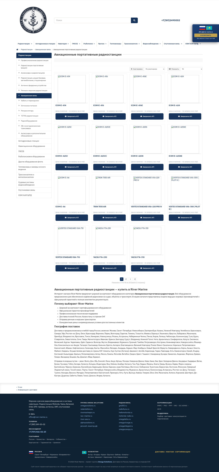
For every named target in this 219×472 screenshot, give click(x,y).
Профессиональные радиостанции (34, 60)
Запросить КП (73, 116)
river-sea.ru (85, 419)
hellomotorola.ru (125, 413)
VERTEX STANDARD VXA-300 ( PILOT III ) (184, 208)
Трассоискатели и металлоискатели (26, 176)
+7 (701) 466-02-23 (37, 432)
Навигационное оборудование (31, 146)
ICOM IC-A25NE (175, 156)
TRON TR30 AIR (99, 207)
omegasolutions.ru (87, 406)
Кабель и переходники (30, 101)
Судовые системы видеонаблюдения (26, 183)
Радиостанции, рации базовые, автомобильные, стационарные (33, 79)
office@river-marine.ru (38, 417)
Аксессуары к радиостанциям (33, 73)
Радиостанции (24, 44)
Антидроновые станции (45, 44)
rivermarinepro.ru (87, 413)
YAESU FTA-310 (137, 257)
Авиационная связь (43, 49)
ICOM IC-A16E (137, 105)
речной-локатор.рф (88, 426)
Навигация (62, 44)
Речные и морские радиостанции (34, 90)
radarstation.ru (86, 409)
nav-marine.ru (86, 416)
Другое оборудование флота (30, 162)
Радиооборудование (29, 121)
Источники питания (29, 106)
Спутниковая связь (172, 44)
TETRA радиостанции (29, 116)
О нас (20, 387)
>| (134, 279)
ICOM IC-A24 (174, 105)
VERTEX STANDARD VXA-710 (68, 257)
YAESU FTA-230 (100, 257)
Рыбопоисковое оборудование (31, 157)
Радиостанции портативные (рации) (32, 67)
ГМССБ (75, 44)
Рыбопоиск (88, 44)
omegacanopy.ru (126, 429)
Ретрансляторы (27, 111)
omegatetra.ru (125, 419)
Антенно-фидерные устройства (33, 85)
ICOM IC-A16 (98, 105)
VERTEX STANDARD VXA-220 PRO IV (146, 207)
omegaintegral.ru (126, 426)
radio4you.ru (124, 409)
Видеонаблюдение (151, 44)
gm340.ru (123, 406)
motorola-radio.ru (126, 416)
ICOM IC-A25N (137, 156)
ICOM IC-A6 (60, 207)
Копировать (205, 35)
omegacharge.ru (125, 423)
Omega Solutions (105, 462)
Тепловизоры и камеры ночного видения (32, 168)
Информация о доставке (27, 390)
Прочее (101, 44)
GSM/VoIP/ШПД (192, 44)
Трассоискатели (131, 44)
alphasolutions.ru (87, 423)
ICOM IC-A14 (61, 105)
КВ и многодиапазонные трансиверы (30, 127)
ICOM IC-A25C (62, 156)
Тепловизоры (115, 44)
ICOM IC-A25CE (100, 156)
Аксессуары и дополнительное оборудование (33, 134)
